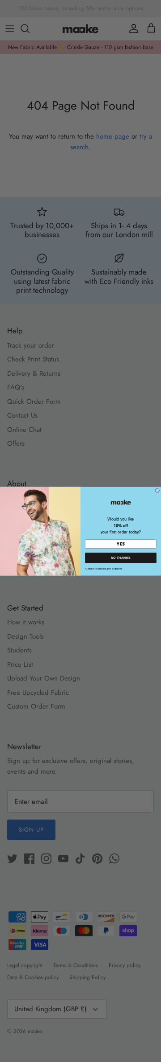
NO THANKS (121, 557)
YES (120, 544)
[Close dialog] (157, 490)
